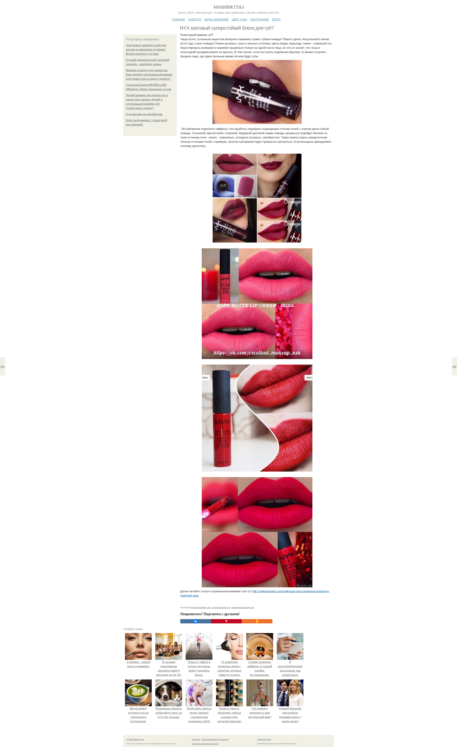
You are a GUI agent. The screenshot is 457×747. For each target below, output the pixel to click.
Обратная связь (264, 739)
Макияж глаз (228, 7)
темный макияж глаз (221, 607)
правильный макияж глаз (242, 607)
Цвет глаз (239, 18)
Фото (276, 18)
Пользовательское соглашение (215, 739)
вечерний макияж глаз (200, 607)
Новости (194, 18)
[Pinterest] (226, 621)
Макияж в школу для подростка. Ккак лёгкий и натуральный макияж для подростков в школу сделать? (149, 74)
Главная (178, 18)
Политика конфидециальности (205, 743)
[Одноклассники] (257, 621)
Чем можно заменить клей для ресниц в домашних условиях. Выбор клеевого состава (146, 49)
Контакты (196, 739)
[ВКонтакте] (195, 621)
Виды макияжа (216, 18)
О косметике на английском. (144, 114)
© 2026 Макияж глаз (135, 739)
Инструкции (259, 18)
